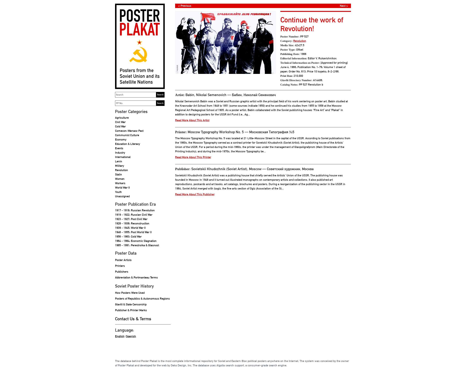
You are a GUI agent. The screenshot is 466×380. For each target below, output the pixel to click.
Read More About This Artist (192, 120)
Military (119, 165)
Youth (118, 192)
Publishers (121, 271)
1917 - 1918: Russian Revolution (135, 210)
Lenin (118, 161)
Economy (120, 139)
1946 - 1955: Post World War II (133, 232)
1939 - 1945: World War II (130, 227)
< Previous (184, 5)
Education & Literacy (127, 144)
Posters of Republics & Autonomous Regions (142, 298)
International (123, 157)
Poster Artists (123, 260)
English (119, 336)
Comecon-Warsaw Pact (129, 130)
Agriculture (122, 117)
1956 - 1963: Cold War (128, 236)
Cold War (120, 126)
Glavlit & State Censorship (131, 304)
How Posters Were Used (130, 292)
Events (119, 148)
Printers (120, 266)
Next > (344, 5)
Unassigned (122, 196)
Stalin (118, 174)
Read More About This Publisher (195, 194)
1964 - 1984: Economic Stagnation (136, 241)
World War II (122, 187)
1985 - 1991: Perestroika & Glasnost (137, 245)
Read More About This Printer (193, 157)
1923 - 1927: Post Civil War (131, 219)
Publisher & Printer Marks (131, 310)
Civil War (120, 122)
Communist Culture (127, 135)
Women (120, 179)
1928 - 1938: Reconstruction (132, 223)
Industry (120, 152)
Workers (120, 183)
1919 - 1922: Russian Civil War (133, 214)
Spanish (131, 336)
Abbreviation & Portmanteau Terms (136, 277)
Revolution (121, 170)
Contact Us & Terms (133, 318)
